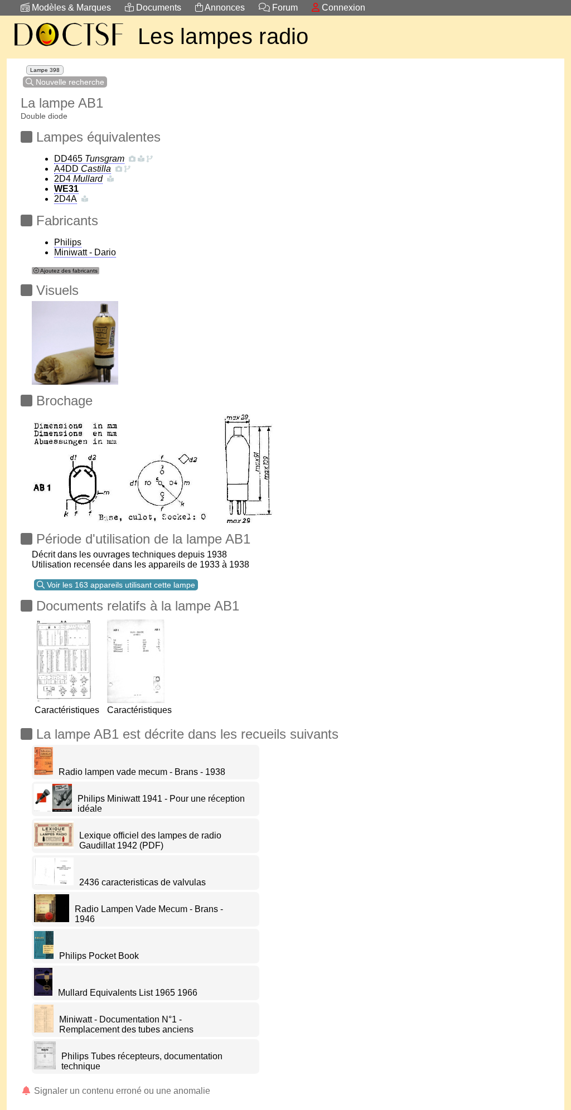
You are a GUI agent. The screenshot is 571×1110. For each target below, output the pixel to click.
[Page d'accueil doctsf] (68, 47)
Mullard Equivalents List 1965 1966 (127, 992)
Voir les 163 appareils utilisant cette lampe (120, 584)
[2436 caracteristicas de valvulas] (54, 882)
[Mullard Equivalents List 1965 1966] (43, 992)
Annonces (224, 7)
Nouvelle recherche (68, 81)
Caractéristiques (67, 710)
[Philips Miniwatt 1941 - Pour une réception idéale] (53, 808)
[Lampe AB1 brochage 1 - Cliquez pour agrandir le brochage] (164, 464)
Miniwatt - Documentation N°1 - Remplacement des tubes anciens (126, 1024)
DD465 (89, 158)
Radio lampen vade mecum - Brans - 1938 (142, 772)
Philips (67, 242)
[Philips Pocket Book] (44, 956)
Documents (157, 7)
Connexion (342, 7)
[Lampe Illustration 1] (75, 340)
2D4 (78, 178)
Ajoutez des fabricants (68, 271)
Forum (284, 7)
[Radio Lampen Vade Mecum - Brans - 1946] (51, 919)
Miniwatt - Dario (85, 252)
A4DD (82, 168)
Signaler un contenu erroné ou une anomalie (121, 1091)
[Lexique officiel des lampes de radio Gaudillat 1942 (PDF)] (54, 845)
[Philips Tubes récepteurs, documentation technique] (45, 1066)
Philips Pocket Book (99, 956)
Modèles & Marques (70, 7)
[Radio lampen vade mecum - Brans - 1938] (43, 772)
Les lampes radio (223, 36)
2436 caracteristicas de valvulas (142, 882)
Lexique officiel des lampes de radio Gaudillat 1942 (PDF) (150, 840)
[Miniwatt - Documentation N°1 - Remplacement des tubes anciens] (44, 1029)
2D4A (65, 198)
